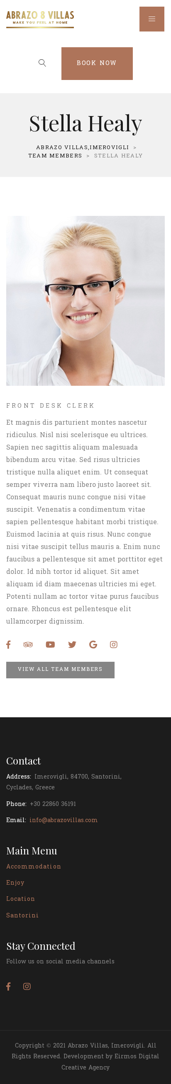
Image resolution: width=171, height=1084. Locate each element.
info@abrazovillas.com (63, 820)
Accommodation (33, 867)
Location (20, 899)
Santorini (22, 916)
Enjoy (15, 883)
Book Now (97, 63)
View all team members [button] (60, 669)
